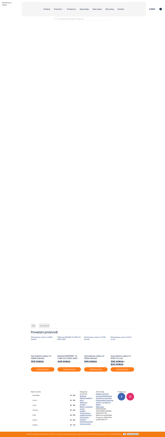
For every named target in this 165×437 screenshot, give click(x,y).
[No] (163, 434)
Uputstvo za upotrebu (104, 398)
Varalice (83, 411)
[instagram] (130, 396)
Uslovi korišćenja (133, 434)
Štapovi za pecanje (83, 403)
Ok (124, 434)
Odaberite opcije (42, 369)
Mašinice (83, 396)
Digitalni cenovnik (102, 394)
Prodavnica (71, 9)
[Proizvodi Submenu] (63, 9)
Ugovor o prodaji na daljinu (103, 403)
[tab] (33, 325)
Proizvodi (57, 9)
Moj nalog (110, 9)
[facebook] (121, 396)
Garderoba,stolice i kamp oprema (86, 423)
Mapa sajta (100, 407)
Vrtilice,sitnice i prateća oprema (85, 414)
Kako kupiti (97, 9)
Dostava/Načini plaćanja (104, 400)
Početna (47, 9)
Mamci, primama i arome (86, 408)
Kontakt (121, 9)
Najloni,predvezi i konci (86, 399)
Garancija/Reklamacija (104, 396)
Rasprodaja (84, 9)
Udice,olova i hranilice (84, 418)
